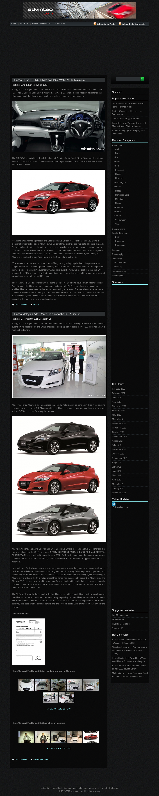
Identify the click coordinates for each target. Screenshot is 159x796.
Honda (36, 304)
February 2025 (118, 389)
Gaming (118, 266)
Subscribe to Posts (105, 24)
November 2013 (119, 428)
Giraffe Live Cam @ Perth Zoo (125, 118)
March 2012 (117, 484)
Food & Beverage (120, 233)
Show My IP (117, 628)
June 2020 (116, 397)
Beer (117, 237)
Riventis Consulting (120, 624)
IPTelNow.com (118, 619)
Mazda (118, 191)
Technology (117, 259)
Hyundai (119, 178)
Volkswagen (120, 220)
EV (116, 157)
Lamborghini (120, 182)
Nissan (118, 203)
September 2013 (119, 436)
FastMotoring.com (120, 615)
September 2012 (119, 458)
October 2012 (118, 454)
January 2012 (118, 488)
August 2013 (117, 441)
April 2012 (116, 480)
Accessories (120, 262)
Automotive (38, 759)
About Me (24, 24)
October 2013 (118, 432)
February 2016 (118, 410)
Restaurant (120, 245)
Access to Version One (42, 24)
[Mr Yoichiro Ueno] (42, 737)
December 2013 (119, 423)
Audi (117, 149)
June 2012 (116, 471)
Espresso (119, 241)
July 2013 (116, 445)
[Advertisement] (79, 51)
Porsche (119, 207)
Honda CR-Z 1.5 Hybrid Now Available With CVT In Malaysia (49, 80)
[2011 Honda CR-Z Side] (58, 685)
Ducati (118, 153)
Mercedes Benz (122, 195)
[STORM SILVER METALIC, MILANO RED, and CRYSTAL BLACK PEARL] (58, 479)
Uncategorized (118, 275)
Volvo (117, 224)
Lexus (118, 186)
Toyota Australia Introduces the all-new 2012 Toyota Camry (129, 650)
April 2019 (116, 402)
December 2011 (119, 493)
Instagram (116, 250)
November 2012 (119, 449)
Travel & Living (119, 271)
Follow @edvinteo (121, 507)
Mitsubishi (119, 199)
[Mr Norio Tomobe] (26, 737)
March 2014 (117, 419)
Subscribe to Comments (133, 24)
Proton (118, 212)
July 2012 (116, 467)
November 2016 (119, 406)
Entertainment (118, 229)
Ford (117, 166)
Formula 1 (119, 170)
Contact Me (60, 24)
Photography (117, 254)
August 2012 (117, 462)
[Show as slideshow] (58, 709)
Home (13, 24)
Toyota (118, 216)
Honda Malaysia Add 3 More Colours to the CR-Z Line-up (47, 314)
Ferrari (118, 161)
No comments (21, 304)
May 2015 (116, 415)
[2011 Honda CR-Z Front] (26, 685)
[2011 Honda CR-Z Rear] (42, 685)
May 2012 (116, 475)
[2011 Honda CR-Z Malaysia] (58, 366)
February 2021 (118, 393)
